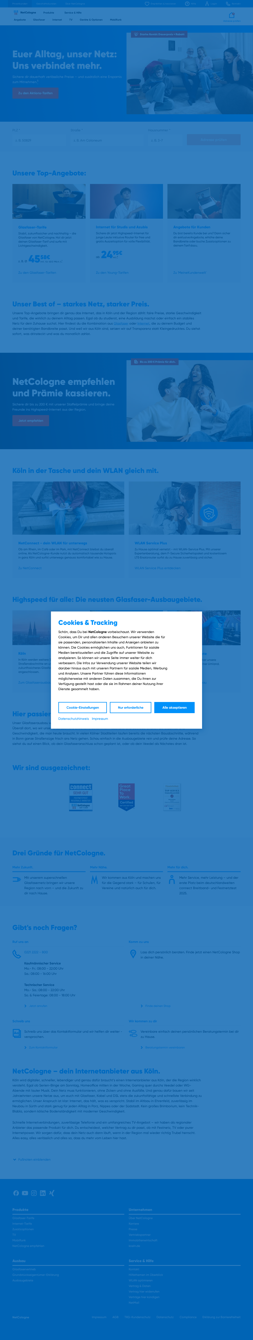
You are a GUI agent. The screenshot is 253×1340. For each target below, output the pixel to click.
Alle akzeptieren (174, 707)
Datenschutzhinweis (73, 719)
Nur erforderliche (130, 707)
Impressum (100, 719)
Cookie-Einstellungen (82, 707)
